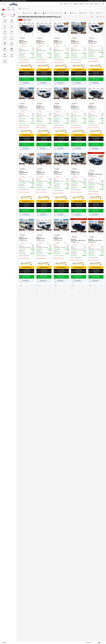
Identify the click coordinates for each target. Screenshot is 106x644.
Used (70, 3)
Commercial (75, 3)
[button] (103, 4)
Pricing (23, 45)
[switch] (3, 8)
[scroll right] (103, 13)
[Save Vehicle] (33, 38)
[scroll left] (20, 13)
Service (86, 3)
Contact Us (96, 3)
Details (30, 45)
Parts (91, 3)
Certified (8, 7)
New (61, 3)
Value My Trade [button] (26, 74)
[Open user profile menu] (104, 0)
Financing (81, 3)
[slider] (2, 14)
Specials (65, 3)
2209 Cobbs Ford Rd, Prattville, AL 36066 (95, 0)
